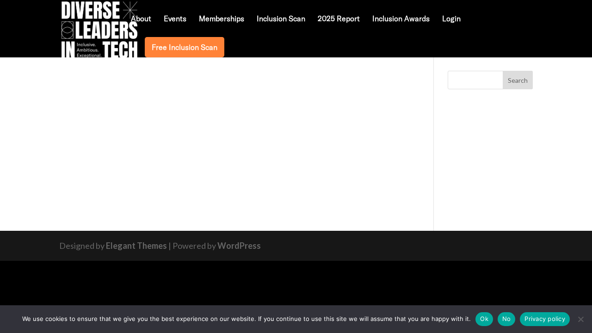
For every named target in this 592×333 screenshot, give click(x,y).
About (141, 19)
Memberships (221, 19)
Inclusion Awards (401, 19)
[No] (580, 319)
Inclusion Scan (281, 19)
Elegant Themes (136, 245)
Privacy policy (544, 318)
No (506, 318)
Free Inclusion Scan (184, 47)
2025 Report (339, 19)
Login (451, 19)
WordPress (239, 245)
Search (518, 80)
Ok (484, 318)
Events (175, 19)
